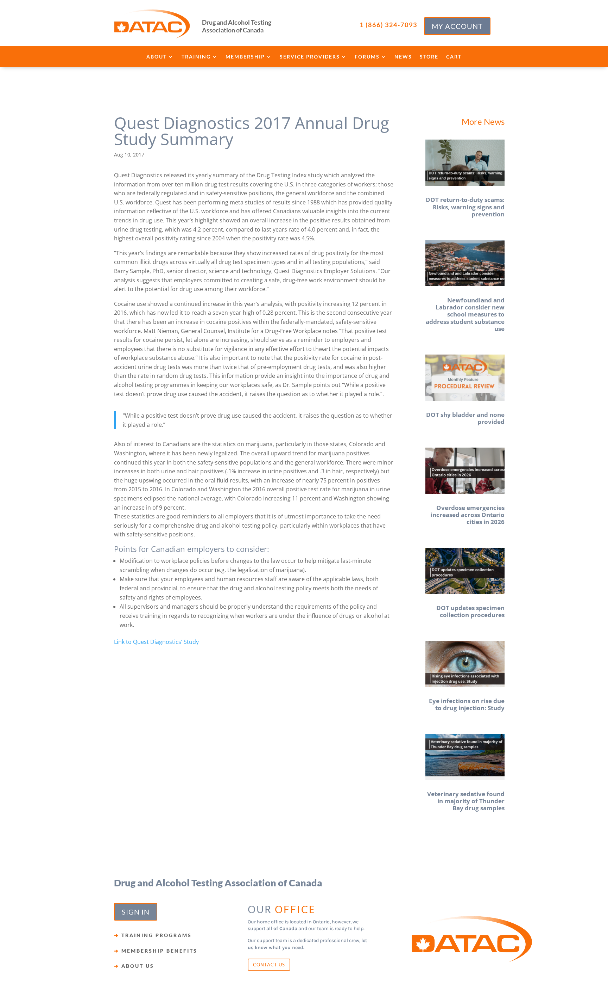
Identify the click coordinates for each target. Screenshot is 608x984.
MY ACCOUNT (457, 26)
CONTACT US (269, 964)
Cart (454, 57)
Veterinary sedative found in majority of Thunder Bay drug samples (466, 801)
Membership (245, 57)
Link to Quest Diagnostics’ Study (156, 642)
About (156, 57)
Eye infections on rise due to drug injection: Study (467, 704)
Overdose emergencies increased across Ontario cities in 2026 (468, 515)
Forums (367, 57)
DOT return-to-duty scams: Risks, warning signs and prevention (465, 207)
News (403, 57)
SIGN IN (136, 912)
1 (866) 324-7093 (388, 25)
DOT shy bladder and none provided (465, 418)
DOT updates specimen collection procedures (470, 611)
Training (196, 57)
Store (429, 57)
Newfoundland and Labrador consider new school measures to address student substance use (465, 314)
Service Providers (310, 57)
